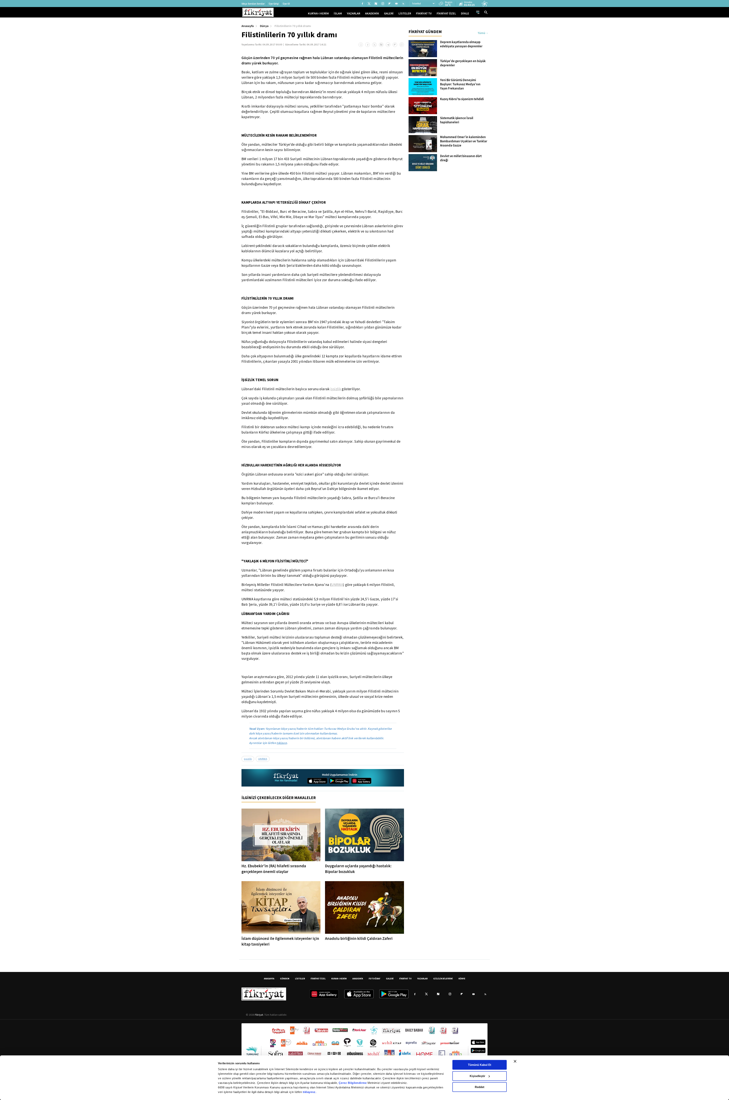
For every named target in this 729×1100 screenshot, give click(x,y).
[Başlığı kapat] (515, 1061)
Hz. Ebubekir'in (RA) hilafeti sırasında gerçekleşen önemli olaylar (273, 868)
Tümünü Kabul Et (479, 1064)
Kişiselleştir (477, 1076)
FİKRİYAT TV (424, 13)
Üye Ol (286, 3)
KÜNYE (461, 978)
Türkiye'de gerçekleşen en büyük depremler (463, 63)
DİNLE (465, 13)
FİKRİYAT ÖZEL (446, 13)
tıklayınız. (309, 1092)
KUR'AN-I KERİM (318, 13)
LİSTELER (404, 13)
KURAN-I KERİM (339, 978)
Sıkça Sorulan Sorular (253, 3)
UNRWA (337, 584)
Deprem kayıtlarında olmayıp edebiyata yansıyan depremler (461, 44)
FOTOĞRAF (374, 978)
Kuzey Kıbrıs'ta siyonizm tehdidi (462, 99)
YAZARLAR (353, 13)
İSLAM (338, 13)
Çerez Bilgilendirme (353, 1082)
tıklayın (282, 743)
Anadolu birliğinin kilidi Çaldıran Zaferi (359, 938)
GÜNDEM (284, 978)
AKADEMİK (372, 13)
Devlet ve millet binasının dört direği (461, 158)
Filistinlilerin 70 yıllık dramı (293, 26)
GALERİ (389, 13)
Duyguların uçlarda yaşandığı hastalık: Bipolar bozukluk (358, 868)
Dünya (264, 26)
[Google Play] (339, 781)
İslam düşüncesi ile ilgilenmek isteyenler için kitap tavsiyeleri (280, 941)
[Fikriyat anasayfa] (286, 778)
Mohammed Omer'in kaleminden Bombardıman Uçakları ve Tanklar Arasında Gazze (463, 141)
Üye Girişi (274, 3)
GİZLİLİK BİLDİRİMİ (443, 978)
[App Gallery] (361, 781)
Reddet (479, 1087)
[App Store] (317, 781)
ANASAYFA (269, 978)
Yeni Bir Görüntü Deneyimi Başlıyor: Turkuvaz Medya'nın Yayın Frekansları (460, 84)
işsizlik (335, 389)
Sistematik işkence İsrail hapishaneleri (456, 120)
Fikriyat (259, 1014)
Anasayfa (247, 26)
